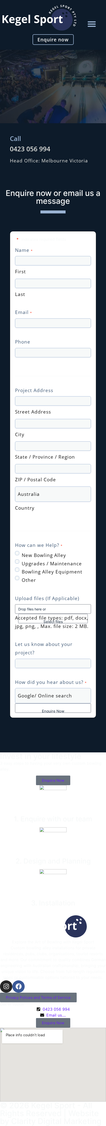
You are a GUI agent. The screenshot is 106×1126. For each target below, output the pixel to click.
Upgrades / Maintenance (52, 563)
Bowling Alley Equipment (52, 571)
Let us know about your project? (43, 648)
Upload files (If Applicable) (47, 598)
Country (25, 507)
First (20, 271)
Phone (22, 341)
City (19, 434)
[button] (91, 24)
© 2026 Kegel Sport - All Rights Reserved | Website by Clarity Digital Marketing (51, 1113)
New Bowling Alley (44, 555)
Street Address (33, 411)
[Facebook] (18, 986)
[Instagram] (6, 986)
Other (29, 580)
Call (15, 138)
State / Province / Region (45, 456)
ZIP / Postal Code (35, 479)
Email (23, 312)
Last (20, 294)
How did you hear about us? (51, 682)
